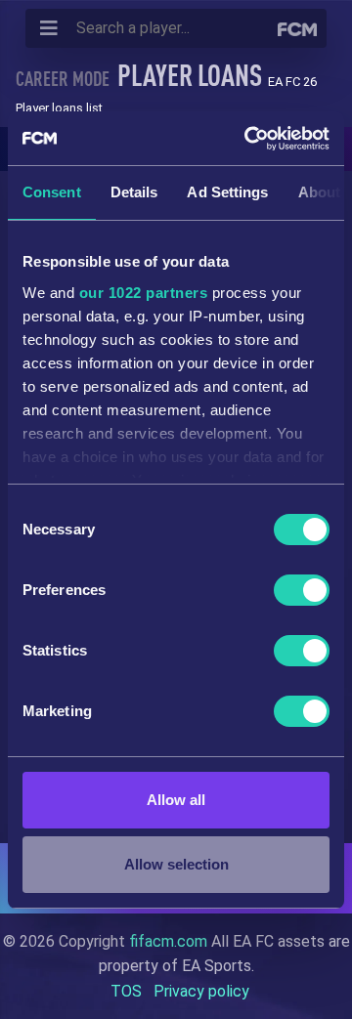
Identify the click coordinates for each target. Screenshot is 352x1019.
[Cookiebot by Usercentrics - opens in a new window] (248, 138)
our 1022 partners (143, 292)
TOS (126, 991)
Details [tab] (134, 192)
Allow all (176, 799)
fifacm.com (168, 941)
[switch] (302, 590)
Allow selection (176, 864)
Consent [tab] (51, 192)
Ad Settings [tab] (227, 192)
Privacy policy (201, 991)
